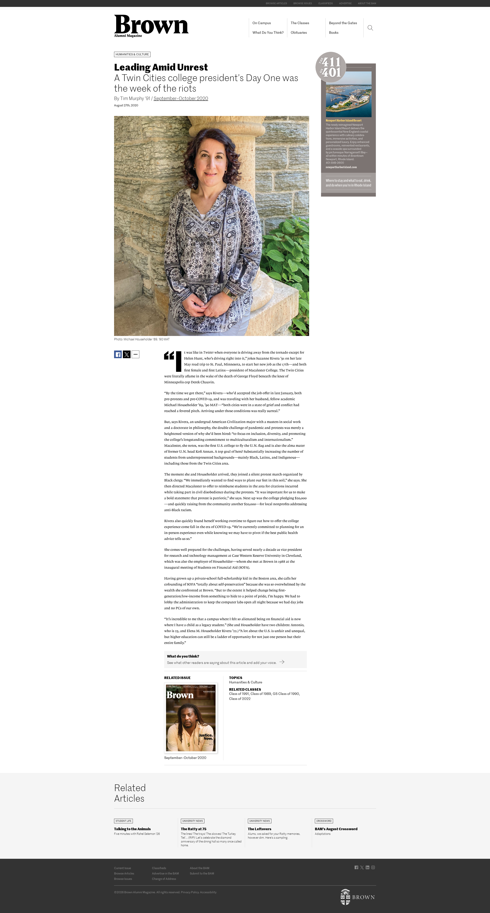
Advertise (345, 3)
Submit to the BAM (202, 873)
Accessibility (208, 892)
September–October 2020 (181, 98)
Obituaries (299, 32)
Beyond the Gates (343, 23)
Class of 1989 (261, 693)
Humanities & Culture (245, 682)
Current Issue (122, 868)
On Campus (261, 23)
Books (333, 32)
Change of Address (164, 879)
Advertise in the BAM (165, 873)
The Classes (300, 23)
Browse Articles (276, 3)
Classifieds (325, 3)
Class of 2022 (240, 698)
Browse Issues (302, 3)
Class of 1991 (239, 693)
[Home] (153, 26)
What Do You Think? (268, 32)
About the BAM (367, 3)
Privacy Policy (190, 892)
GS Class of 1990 (286, 693)
